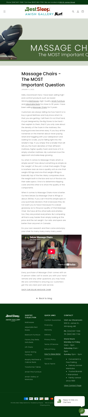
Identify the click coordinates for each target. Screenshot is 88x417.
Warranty (48, 330)
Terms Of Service (51, 344)
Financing (48, 325)
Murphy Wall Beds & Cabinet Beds (33, 360)
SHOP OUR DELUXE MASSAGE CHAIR (36, 289)
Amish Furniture (58, 101)
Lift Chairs (29, 347)
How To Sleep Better (52, 354)
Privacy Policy (50, 339)
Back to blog (45, 298)
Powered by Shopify (37, 403)
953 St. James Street (67, 2)
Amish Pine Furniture (33, 372)
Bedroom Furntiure (32, 335)
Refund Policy (49, 349)
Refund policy (49, 403)
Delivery (47, 335)
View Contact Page (72, 385)
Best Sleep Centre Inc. (23, 403)
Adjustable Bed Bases (31, 328)
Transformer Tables (33, 367)
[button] (4, 11)
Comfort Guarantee (52, 320)
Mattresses (34, 101)
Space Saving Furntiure (30, 353)
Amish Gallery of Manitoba (31, 378)
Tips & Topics (49, 364)
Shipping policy (45, 405)
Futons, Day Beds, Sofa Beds (32, 341)
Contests (48, 359)
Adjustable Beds (33, 104)
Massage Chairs (40, 107)
